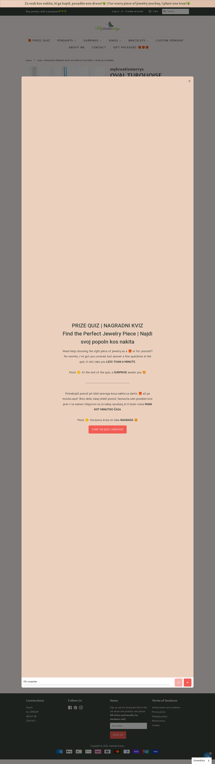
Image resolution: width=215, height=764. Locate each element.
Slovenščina (199, 760)
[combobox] (202, 760)
